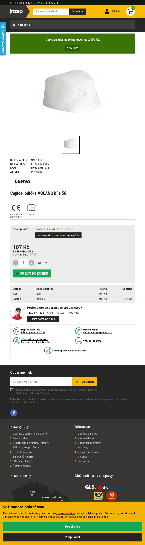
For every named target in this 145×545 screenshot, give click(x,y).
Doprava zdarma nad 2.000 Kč (30, 433)
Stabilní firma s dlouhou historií (31, 442)
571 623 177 (30, 2)
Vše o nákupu (86, 438)
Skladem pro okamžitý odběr (36, 340)
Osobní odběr (20, 438)
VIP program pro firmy (26, 447)
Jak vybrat (84, 461)
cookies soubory (65, 513)
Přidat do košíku (34, 273)
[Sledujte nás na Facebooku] (13, 412)
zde (106, 516)
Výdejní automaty (88, 452)
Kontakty (83, 447)
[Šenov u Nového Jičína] (62, 500)
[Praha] (32, 495)
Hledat (80, 11)
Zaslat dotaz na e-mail (43, 319)
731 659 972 (51, 2)
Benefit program (22, 452)
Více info (72, 48)
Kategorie (23, 24)
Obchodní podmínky (89, 442)
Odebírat (87, 381)
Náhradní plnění (22, 461)
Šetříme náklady (22, 466)
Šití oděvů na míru (23, 456)
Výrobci (82, 456)
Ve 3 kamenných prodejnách (97, 331)
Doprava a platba (87, 433)
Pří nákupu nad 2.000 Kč (33, 331)
